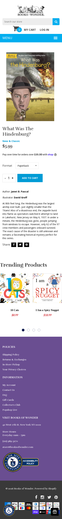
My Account (9, 385)
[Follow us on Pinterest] (26, 245)
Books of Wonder (23, 488)
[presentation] (3, 300)
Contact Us (8, 390)
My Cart (30, 30)
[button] (23, 330)
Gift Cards (8, 400)
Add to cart (30, 178)
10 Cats (14, 310)
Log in (44, 30)
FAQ (4, 395)
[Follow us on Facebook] (13, 245)
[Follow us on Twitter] (20, 245)
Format (7, 165)
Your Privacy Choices (14, 369)
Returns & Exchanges (14, 359)
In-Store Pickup (11, 364)
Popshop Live (9, 409)
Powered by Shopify (45, 488)
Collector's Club (11, 405)
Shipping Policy (10, 354)
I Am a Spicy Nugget (47, 310)
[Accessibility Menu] (9, 510)
